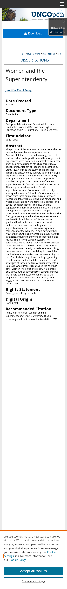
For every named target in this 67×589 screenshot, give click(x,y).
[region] (33, 559)
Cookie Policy (18, 560)
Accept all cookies (33, 571)
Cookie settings (33, 581)
